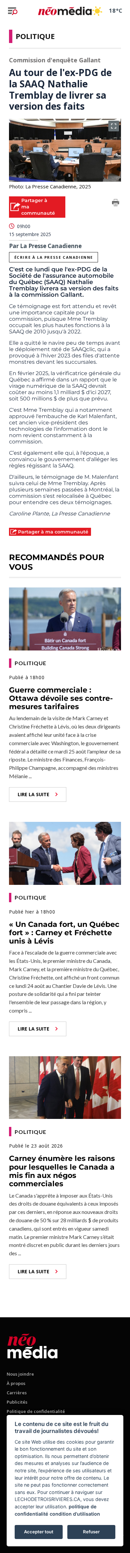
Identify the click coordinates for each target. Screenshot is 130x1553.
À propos (16, 1383)
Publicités (17, 1402)
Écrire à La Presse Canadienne (53, 257)
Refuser (91, 1531)
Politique (35, 36)
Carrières (17, 1393)
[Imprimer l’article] (115, 203)
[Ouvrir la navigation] (12, 11)
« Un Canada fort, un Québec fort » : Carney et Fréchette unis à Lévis (64, 933)
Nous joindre (20, 1374)
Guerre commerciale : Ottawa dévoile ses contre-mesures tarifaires (61, 698)
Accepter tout (38, 1531)
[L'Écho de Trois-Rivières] (32, 1345)
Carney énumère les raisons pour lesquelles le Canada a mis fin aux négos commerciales (62, 1171)
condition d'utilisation (75, 1514)
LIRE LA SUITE (33, 794)
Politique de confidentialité (36, 1411)
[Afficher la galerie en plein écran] (113, 126)
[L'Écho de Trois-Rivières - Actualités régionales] (65, 11)
